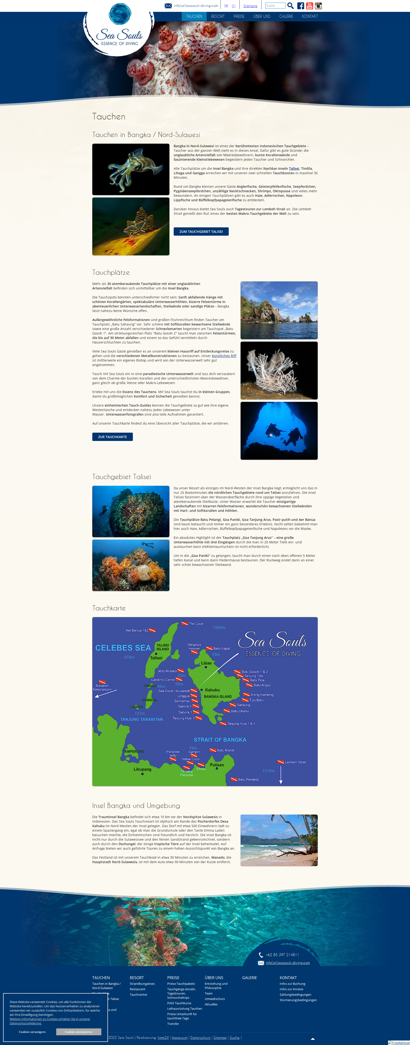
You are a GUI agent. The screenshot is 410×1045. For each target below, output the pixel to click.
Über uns (261, 16)
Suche (235, 1038)
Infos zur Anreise (291, 989)
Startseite (250, 6)
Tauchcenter (138, 994)
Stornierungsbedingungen (298, 1000)
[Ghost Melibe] (279, 370)
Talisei (294, 168)
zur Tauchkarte (112, 437)
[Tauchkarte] (205, 701)
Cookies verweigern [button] (32, 1032)
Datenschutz (200, 1038)
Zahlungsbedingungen (295, 994)
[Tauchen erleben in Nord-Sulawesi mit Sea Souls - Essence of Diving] (118, 33)
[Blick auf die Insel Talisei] (279, 840)
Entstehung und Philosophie (216, 985)
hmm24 (163, 1038)
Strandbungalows (142, 983)
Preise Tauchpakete (181, 983)
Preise (239, 16)
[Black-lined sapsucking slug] (130, 226)
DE (226, 6)
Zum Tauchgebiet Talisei (201, 231)
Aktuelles (211, 1004)
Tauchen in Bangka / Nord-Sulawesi (106, 985)
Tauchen (194, 16)
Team (209, 993)
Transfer (173, 1024)
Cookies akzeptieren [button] (79, 1032)
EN (234, 6)
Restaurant (137, 989)
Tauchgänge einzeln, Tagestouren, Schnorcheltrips (181, 993)
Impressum (179, 1038)
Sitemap (220, 1038)
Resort (218, 16)
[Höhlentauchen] (279, 431)
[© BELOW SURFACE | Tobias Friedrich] (130, 169)
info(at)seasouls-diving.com (196, 6)
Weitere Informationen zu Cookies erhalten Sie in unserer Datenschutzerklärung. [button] (50, 1021)
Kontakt (310, 16)
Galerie (286, 16)
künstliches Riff (224, 355)
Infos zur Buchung (292, 983)
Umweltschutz (215, 999)
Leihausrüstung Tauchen (184, 1008)
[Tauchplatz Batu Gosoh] (279, 310)
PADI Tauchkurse (179, 1003)
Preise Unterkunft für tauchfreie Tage (182, 1016)
